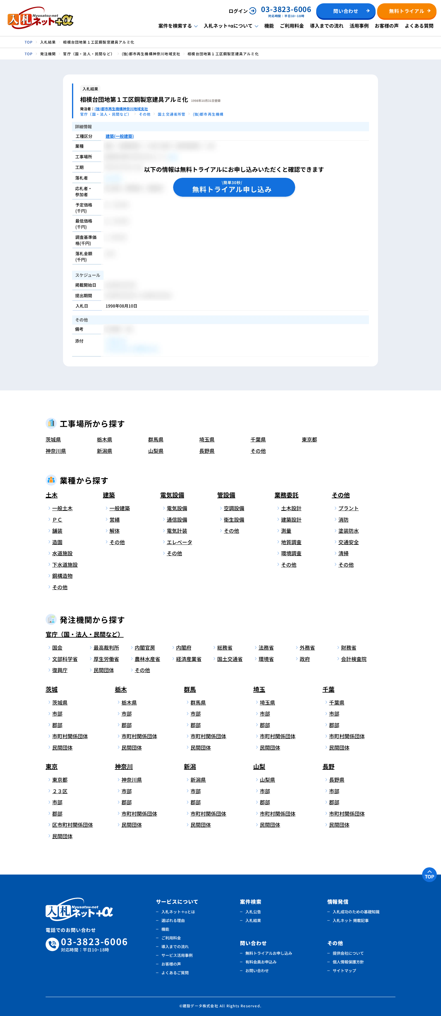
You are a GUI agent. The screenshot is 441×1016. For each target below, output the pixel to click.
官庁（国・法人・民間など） (85, 634)
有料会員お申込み (261, 962)
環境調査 (291, 553)
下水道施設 (65, 564)
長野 (328, 766)
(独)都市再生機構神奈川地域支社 (121, 108)
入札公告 (253, 911)
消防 (343, 519)
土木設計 (291, 508)
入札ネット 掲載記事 (351, 920)
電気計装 (177, 530)
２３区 (60, 791)
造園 (57, 542)
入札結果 (253, 920)
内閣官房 (145, 647)
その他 (258, 450)
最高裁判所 (106, 647)
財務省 (348, 647)
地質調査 (291, 542)
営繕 (115, 519)
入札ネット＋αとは (178, 911)
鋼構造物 (62, 575)
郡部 (57, 725)
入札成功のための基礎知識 (356, 911)
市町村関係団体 (70, 736)
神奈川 (124, 766)
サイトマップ (344, 970)
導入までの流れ (327, 25)
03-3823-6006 (94, 944)
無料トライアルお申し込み (268, 953)
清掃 (343, 553)
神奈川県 (56, 450)
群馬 (190, 689)
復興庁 (60, 670)
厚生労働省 (106, 659)
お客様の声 (387, 25)
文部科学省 (65, 659)
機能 (269, 25)
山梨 (259, 766)
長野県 (206, 450)
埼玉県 (206, 439)
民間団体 (104, 670)
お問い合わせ (257, 970)
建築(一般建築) (120, 136)
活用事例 (359, 25)
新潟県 (104, 450)
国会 (57, 647)
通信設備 (177, 519)
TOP (429, 876)
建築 (109, 494)
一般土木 (62, 508)
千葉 (328, 689)
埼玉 (259, 689)
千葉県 (258, 439)
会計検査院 (354, 659)
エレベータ (179, 542)
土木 (52, 494)
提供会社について (348, 953)
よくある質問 (419, 25)
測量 (286, 530)
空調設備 (234, 508)
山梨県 (156, 450)
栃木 (121, 689)
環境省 (266, 659)
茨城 (52, 689)
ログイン (238, 10)
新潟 (190, 766)
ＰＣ (57, 519)
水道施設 (62, 553)
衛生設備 (234, 519)
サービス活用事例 (177, 955)
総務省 (224, 647)
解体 (115, 530)
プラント (348, 508)
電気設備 (172, 494)
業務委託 (286, 494)
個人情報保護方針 (348, 962)
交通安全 (348, 542)
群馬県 (156, 439)
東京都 (309, 439)
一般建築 (120, 508)
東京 (52, 766)
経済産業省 (189, 659)
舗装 (57, 530)
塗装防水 (348, 530)
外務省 (307, 647)
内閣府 (183, 647)
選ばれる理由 (173, 920)
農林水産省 (147, 659)
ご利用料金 (292, 25)
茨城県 (53, 439)
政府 (305, 659)
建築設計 (291, 519)
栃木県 (104, 439)
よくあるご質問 (175, 972)
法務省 (266, 647)
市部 (57, 713)
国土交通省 (230, 659)
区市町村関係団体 (71, 824)
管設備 (226, 494)
